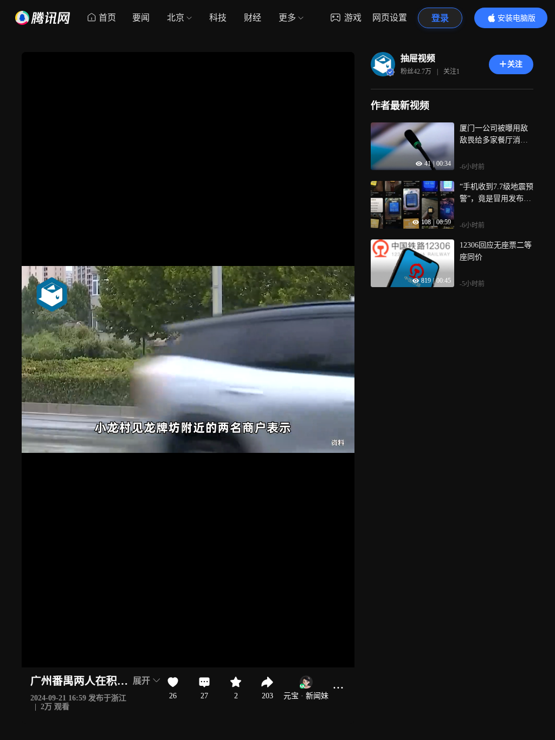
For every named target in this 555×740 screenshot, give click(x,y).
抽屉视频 (418, 58)
